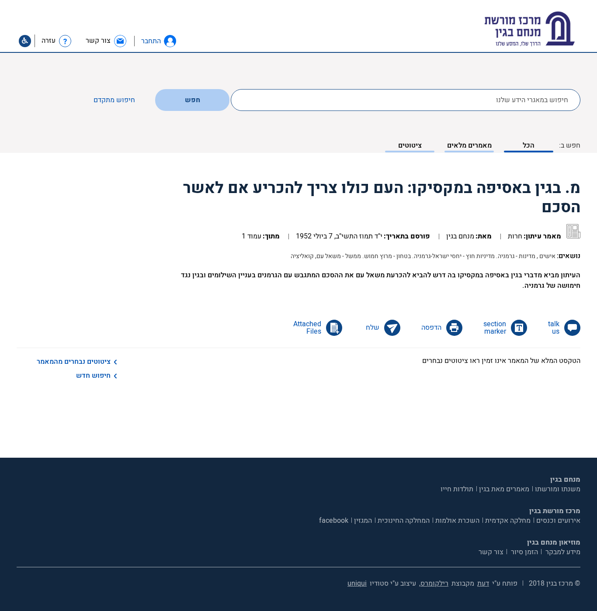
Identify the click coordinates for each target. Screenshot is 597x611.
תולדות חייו (457, 489)
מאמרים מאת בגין (504, 489)
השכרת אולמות (457, 520)
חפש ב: (569, 145)
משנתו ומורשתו (557, 489)
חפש (192, 100)
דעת (483, 583)
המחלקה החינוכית (404, 520)
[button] (170, 41)
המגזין (363, 520)
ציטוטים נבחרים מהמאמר (74, 361)
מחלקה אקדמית (508, 520)
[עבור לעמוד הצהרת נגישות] (25, 41)
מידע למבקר (562, 552)
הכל (529, 145)
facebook (333, 520)
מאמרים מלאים (469, 145)
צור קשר (491, 552)
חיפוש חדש (93, 375)
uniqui (357, 583)
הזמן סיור (523, 552)
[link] (106, 40)
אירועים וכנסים (558, 520)
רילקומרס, (433, 583)
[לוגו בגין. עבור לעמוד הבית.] (544, 29)
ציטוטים (410, 145)
